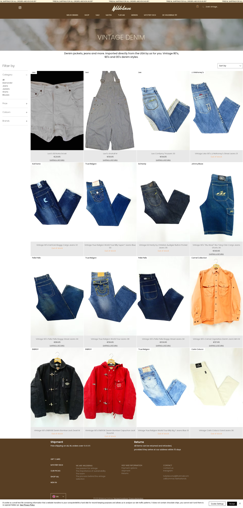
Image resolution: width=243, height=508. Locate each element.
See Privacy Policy (27, 505)
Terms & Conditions (121, 498)
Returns (125, 473)
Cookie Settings (217, 503)
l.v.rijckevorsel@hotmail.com (176, 476)
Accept (232, 503)
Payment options (129, 468)
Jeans (5, 86)
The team (80, 473)
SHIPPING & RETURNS (57, 160)
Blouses (6, 95)
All (3, 80)
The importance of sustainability (91, 471)
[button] (88, 15)
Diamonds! (7, 83)
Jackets (6, 89)
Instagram (168, 470)
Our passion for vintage (87, 468)
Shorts (5, 92)
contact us (168, 468)
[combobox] (230, 65)
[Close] (239, 503)
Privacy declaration (136, 498)
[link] (197, 6)
